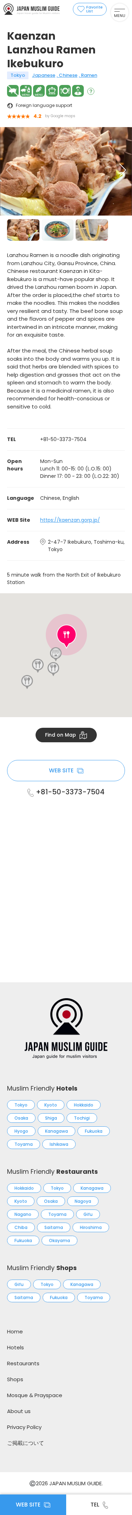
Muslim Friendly (42, 1088)
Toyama (23, 1144)
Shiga (51, 1118)
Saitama (53, 1227)
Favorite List (94, 9)
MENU (119, 15)
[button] (122, 170)
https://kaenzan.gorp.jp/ (70, 520)
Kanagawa (56, 1131)
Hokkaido (83, 1105)
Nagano (22, 1214)
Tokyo (18, 75)
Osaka (21, 1118)
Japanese (43, 75)
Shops (15, 1379)
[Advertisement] (66, 880)
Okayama (59, 1240)
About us (19, 1411)
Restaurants (23, 1363)
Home (15, 1331)
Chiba (20, 1227)
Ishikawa (59, 1144)
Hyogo (21, 1131)
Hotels (15, 1347)
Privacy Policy (24, 1427)
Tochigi (82, 1118)
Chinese (68, 75)
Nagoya (83, 1201)
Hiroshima (91, 1227)
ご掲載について (25, 1443)
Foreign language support (44, 105)
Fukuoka (93, 1131)
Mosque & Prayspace (34, 1395)
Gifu (88, 1214)
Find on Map (60, 734)
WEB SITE (61, 770)
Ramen (89, 75)
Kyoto (50, 1105)
